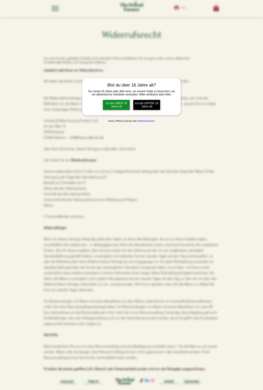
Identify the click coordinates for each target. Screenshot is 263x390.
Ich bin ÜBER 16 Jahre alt (116, 105)
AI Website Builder (146, 121)
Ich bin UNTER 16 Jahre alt (146, 105)
